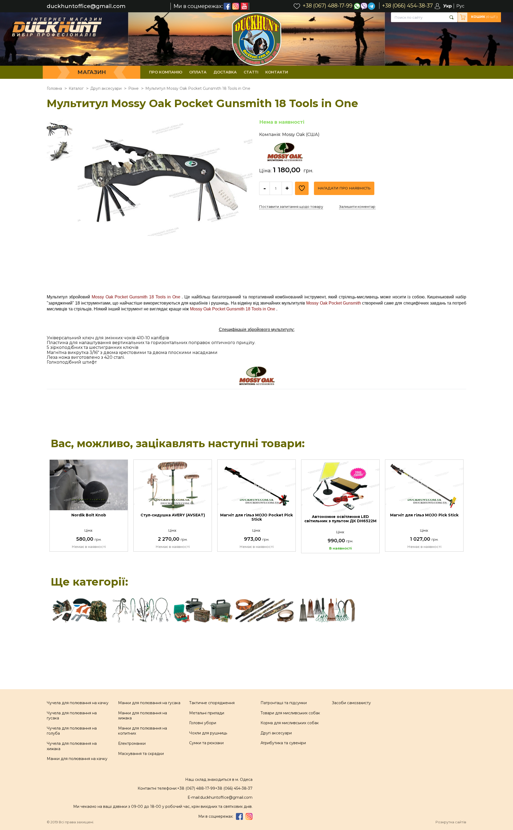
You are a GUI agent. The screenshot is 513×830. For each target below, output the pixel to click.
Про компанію (165, 72)
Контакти (276, 72)
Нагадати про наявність (344, 188)
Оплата (198, 72)
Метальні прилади (206, 713)
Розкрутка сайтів (451, 822)
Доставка (225, 72)
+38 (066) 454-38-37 (233, 788)
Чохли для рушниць (208, 733)
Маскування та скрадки (141, 753)
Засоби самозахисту (351, 702)
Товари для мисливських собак (290, 713)
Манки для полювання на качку (77, 758)
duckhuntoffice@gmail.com (86, 6)
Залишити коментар (357, 206)
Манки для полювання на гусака (149, 702)
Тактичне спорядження (212, 702)
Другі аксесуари (276, 733)
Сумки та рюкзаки (206, 743)
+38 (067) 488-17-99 (196, 788)
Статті (251, 72)
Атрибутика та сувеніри (283, 743)
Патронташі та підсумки (284, 702)
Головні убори (202, 722)
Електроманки (132, 743)
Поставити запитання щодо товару (291, 206)
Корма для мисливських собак (290, 722)
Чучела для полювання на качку (77, 702)
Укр (447, 6)
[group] (165, 206)
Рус (460, 6)
